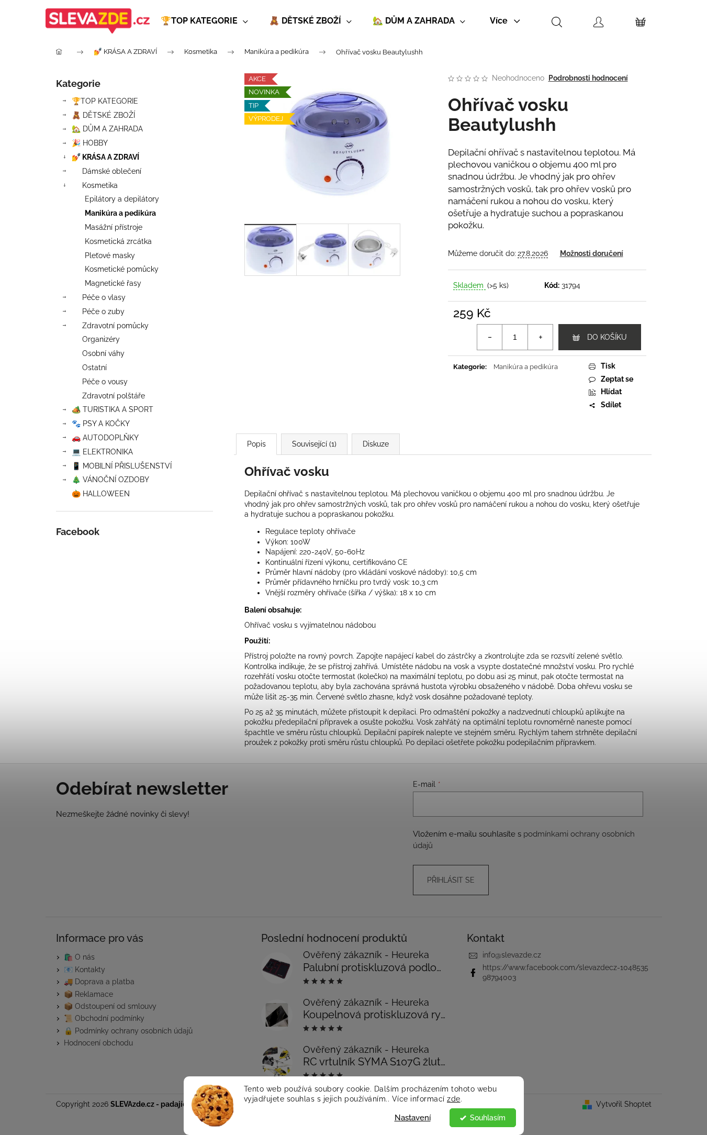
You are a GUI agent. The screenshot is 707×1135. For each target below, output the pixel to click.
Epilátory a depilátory (122, 199)
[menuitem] (204, 21)
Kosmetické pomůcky (122, 269)
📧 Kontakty (84, 969)
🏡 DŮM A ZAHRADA (107, 129)
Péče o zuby (103, 311)
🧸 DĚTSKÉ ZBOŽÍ (103, 115)
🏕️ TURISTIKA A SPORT (112, 409)
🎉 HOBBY (90, 143)
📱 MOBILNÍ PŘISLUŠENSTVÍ (122, 466)
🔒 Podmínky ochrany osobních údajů (128, 1031)
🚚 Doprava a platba (99, 981)
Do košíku (607, 337)
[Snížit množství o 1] (489, 337)
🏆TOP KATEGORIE (105, 101)
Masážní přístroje (113, 227)
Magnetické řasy (113, 283)
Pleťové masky (110, 255)
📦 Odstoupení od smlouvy (110, 1006)
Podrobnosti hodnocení (588, 78)
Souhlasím (488, 1118)
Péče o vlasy (104, 297)
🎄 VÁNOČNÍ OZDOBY (110, 479)
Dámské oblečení (111, 171)
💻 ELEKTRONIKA (102, 452)
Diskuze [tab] (376, 444)
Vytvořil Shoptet (624, 1104)
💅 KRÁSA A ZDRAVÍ (105, 157)
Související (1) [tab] (314, 444)
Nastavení (413, 1117)
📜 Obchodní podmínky (104, 1018)
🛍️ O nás (79, 957)
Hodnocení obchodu (98, 1043)
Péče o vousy (105, 381)
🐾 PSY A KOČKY (101, 423)
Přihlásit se (451, 880)
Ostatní (94, 367)
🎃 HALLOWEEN (101, 493)
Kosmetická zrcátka (118, 241)
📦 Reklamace (88, 994)
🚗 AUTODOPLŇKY (105, 437)
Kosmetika (100, 185)
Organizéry (101, 339)
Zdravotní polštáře (113, 396)
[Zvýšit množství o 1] (540, 337)
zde (454, 1099)
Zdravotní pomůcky (115, 325)
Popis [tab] (256, 444)
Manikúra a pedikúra (120, 213)
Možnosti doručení (591, 253)
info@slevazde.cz (511, 955)
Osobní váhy (103, 353)
